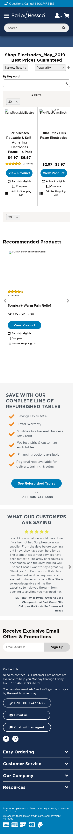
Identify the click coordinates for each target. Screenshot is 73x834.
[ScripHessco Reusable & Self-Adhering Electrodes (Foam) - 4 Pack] (19, 118)
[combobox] (36, 27)
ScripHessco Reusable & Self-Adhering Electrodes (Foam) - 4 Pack (19, 142)
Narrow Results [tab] (15, 67)
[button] (19, 186)
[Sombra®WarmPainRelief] (36, 269)
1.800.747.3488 (45, 3)
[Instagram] (15, 739)
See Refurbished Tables (36, 483)
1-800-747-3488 (40, 497)
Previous (5, 300)
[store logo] (28, 16)
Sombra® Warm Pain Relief (29, 305)
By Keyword (11, 76)
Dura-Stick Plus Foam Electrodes (53, 135)
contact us (21, 674)
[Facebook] (6, 739)
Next (68, 300)
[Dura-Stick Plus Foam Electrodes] (54, 118)
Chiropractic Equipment (42, 808)
